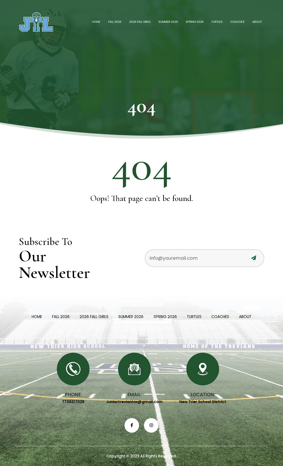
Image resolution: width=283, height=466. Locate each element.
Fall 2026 (114, 22)
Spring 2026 (195, 22)
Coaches (237, 22)
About (257, 22)
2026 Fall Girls (140, 22)
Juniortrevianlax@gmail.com (134, 401)
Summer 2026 (168, 22)
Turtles (217, 22)
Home (96, 22)
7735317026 (73, 401)
